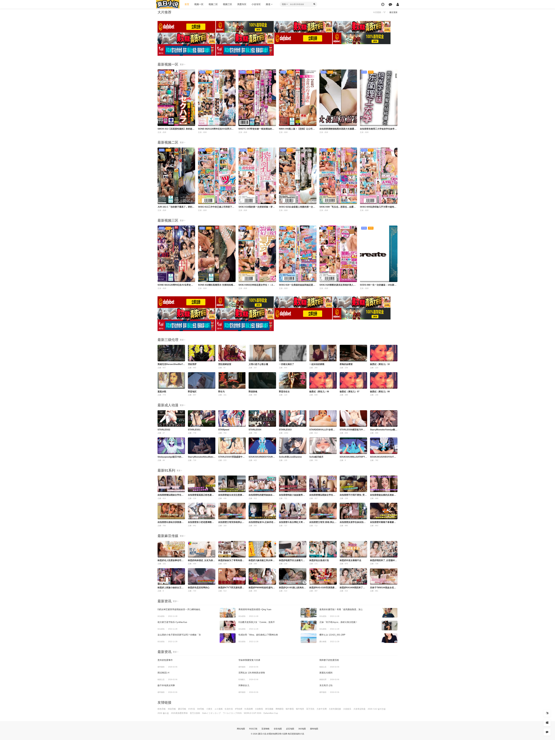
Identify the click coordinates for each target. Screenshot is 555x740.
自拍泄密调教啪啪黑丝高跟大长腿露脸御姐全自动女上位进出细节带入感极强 (356, 129)
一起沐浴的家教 (316, 364)
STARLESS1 (194, 429)
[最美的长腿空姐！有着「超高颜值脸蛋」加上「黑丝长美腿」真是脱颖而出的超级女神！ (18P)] (389, 613)
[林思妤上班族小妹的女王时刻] (171, 576)
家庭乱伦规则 (325, 672)
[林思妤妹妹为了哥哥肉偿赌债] (232, 549)
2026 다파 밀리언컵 (377, 709)
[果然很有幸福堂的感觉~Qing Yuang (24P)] (309, 613)
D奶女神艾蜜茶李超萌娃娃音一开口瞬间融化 (179, 609)
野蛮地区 (192, 391)
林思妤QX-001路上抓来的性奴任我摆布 (298, 587)
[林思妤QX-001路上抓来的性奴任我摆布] (292, 576)
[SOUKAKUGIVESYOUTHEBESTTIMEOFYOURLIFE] (383, 445)
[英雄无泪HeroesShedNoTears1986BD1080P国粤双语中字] (171, 353)
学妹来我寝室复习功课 (249, 660)
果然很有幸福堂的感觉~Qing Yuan (254, 609)
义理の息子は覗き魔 (258, 364)
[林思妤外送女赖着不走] (353, 549)
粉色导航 (162, 709)
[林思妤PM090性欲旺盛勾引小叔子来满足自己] (262, 576)
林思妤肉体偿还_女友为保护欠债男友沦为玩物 (210, 560)
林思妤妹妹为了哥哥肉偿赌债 (232, 560)
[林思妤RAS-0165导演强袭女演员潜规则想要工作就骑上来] (323, 576)
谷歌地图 (278, 729)
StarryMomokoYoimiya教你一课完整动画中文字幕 (394, 429)
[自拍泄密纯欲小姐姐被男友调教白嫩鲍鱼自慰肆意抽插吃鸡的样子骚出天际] (292, 484)
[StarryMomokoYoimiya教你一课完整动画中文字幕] (383, 418)
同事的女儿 (243, 685)
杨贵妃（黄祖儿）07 (349, 391)
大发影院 (259, 709)
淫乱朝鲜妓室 (224, 364)
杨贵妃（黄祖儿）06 (319, 391)
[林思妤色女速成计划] (323, 549)
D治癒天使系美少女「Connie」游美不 (256, 622)
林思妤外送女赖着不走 (350, 560)
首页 (187, 4)
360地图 (302, 729)
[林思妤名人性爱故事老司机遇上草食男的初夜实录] (171, 549)
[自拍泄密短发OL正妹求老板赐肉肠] (262, 511)
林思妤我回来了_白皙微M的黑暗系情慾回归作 (392, 560)
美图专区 (241, 4)
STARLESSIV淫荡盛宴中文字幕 (233, 457)
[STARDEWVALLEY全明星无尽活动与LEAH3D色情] (323, 418)
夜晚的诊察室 (346, 364)
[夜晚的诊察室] (353, 353)
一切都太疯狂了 (286, 364)
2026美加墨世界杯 (179, 713)
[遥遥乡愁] (171, 380)
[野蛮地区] (201, 380)
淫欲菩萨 (192, 364)
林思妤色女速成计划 (319, 560)
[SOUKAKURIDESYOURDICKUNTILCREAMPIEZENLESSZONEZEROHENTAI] (262, 445)
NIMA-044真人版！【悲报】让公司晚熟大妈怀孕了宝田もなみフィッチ (313, 129)
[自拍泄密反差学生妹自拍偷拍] (353, 511)
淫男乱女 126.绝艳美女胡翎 (251, 672)
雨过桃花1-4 (163, 672)
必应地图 (290, 729)
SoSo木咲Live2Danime (290, 457)
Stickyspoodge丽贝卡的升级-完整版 (175, 457)
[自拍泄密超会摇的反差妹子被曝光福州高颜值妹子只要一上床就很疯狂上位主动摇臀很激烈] (383, 484)
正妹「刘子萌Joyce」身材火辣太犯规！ (338, 622)
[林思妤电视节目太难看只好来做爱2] (292, 549)
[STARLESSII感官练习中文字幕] (353, 418)
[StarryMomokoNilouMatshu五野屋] (201, 445)
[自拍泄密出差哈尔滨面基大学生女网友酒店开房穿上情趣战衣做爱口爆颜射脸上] (171, 511)
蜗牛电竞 (300, 709)
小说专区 (256, 4)
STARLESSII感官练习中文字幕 (355, 429)
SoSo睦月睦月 (316, 457)
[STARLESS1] (201, 418)
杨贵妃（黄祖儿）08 (380, 391)
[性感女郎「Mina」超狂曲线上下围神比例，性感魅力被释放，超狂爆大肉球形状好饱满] (309, 638)
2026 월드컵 (163, 713)
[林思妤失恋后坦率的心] (201, 576)
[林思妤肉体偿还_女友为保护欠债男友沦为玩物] (201, 549)
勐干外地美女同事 (166, 685)
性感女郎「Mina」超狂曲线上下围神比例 (258, 634)
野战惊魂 (253, 391)
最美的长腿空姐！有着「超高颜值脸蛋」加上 (341, 609)
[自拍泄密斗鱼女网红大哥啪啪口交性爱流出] (292, 511)
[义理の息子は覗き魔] (262, 353)
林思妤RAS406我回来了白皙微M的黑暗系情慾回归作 (365, 587)
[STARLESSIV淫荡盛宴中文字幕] (232, 445)
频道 (268, 4)
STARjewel (223, 429)
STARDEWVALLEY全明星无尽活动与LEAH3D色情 (334, 429)
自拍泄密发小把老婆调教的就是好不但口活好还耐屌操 (214, 522)
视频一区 (199, 4)
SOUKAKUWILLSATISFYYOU (355, 457)
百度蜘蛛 (265, 729)
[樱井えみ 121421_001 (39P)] (389, 638)
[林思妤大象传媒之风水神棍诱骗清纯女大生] (262, 549)
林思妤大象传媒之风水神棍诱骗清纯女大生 (269, 560)
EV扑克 (191, 709)
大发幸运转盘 (359, 709)
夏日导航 (182, 709)
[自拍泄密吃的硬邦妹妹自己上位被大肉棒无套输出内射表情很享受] (262, 484)
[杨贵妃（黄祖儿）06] (323, 380)
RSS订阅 (253, 729)
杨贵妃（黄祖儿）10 (380, 364)
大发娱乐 (347, 709)
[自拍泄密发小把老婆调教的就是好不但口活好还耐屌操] (201, 511)
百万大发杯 (195, 713)
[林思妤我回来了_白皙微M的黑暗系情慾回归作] (383, 549)
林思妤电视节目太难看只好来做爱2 (296, 560)
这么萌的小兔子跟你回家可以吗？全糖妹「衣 (179, 634)
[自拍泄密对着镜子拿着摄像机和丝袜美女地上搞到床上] (383, 511)
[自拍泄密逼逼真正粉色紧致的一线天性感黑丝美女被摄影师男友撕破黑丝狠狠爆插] (201, 484)
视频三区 (227, 4)
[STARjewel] (232, 418)
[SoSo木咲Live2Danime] (292, 445)
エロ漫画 (218, 709)
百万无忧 (310, 709)
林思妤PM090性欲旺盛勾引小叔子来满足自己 (270, 587)
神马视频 (269, 709)
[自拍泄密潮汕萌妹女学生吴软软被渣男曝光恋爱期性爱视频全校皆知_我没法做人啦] (171, 484)
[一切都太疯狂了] (292, 353)
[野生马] (232, 380)
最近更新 (393, 12)
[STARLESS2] (171, 418)
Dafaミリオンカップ (211, 713)
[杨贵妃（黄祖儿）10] (383, 353)
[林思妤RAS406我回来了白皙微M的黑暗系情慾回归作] (353, 576)
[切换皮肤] (547, 722)
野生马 (221, 391)
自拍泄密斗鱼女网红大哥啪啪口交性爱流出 (299, 522)
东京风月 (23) (325, 685)
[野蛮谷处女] (292, 380)
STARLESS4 (255, 429)
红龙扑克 (229, 709)
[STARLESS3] (292, 418)
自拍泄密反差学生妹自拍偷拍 (354, 522)
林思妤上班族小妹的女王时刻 (172, 587)
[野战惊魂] (262, 380)
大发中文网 (322, 709)
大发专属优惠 (335, 709)
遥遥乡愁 (162, 391)
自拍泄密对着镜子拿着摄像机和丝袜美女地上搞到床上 (396, 522)
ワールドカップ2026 (232, 713)
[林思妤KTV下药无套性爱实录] (232, 576)
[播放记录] (382, 4)
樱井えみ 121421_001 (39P (332, 634)
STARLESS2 (164, 429)
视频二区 (213, 4)
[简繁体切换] (547, 713)
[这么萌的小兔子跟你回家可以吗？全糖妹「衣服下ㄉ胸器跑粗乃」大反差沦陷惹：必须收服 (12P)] (228, 638)
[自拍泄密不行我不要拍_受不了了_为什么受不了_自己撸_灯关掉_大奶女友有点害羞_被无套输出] (353, 484)
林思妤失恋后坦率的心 (199, 587)
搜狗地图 (314, 729)
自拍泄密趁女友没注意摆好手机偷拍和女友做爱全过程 (244, 495)
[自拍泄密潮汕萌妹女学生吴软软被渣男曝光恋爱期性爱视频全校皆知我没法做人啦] (323, 484)
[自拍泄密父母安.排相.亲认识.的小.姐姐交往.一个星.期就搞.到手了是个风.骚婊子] (323, 511)
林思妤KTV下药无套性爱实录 (232, 587)
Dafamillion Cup (270, 713)
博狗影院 (279, 709)
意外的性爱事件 (165, 660)
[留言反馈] (390, 4)
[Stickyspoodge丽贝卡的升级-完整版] (171, 445)
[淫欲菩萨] (201, 353)
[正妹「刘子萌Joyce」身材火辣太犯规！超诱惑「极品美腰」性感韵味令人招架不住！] (389, 625)
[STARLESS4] (262, 418)
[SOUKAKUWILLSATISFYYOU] (353, 445)
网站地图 (241, 729)
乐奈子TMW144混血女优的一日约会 (387, 587)
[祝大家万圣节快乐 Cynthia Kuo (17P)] (228, 625)
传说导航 (172, 709)
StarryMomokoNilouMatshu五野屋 (205, 457)
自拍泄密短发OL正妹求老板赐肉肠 (265, 522)
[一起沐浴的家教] (323, 353)
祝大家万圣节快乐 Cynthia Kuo (172, 622)
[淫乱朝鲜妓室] (232, 353)
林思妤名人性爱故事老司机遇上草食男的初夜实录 (181, 560)
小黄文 (209, 709)
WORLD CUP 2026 (252, 713)
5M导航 (200, 709)
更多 (182, 64)
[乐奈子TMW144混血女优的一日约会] (383, 576)
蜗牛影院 (290, 709)
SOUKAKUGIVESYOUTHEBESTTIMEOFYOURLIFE (396, 457)
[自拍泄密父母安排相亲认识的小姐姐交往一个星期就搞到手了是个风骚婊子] (232, 511)
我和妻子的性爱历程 (329, 660)
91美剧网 (248, 709)
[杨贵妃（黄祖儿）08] (383, 380)
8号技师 (238, 709)
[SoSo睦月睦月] (323, 445)
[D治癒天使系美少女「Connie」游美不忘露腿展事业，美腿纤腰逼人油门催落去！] (309, 625)
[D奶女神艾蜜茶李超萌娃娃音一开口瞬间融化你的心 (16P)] (228, 613)
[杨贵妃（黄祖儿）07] (353, 380)
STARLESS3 (285, 429)
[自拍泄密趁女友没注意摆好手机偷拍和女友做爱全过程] (232, 484)
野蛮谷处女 (284, 391)
